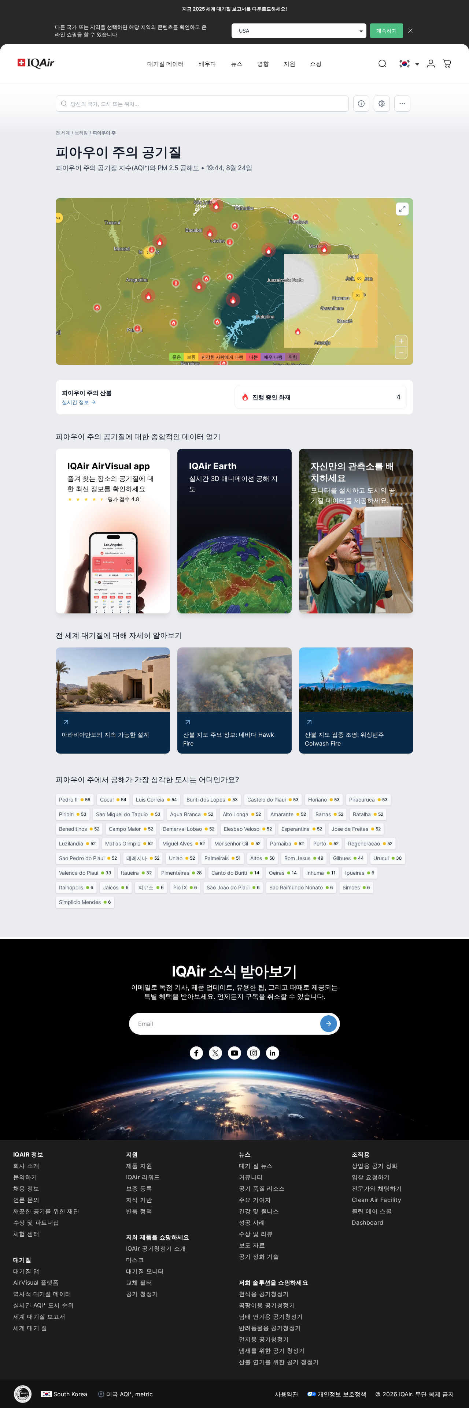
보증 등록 (139, 1188)
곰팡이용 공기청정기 (267, 1305)
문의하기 (25, 1177)
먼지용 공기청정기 (264, 1339)
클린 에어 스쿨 (372, 1211)
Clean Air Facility (376, 1199)
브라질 (81, 132)
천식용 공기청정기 (264, 1293)
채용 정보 (26, 1188)
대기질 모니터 (145, 1271)
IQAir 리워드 (143, 1177)
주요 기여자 (255, 1199)
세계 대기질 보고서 (39, 1316)
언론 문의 (26, 1199)
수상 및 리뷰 (256, 1233)
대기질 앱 (26, 1271)
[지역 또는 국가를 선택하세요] (408, 64)
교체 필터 (139, 1282)
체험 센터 (26, 1233)
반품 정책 (139, 1211)
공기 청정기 (142, 1293)
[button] (148, 295)
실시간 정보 (75, 402)
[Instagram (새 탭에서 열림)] (253, 1053)
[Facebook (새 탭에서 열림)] (196, 1053)
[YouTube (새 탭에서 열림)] (234, 1053)
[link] (382, 64)
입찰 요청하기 (371, 1177)
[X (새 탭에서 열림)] (215, 1053)
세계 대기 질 (30, 1328)
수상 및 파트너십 (36, 1222)
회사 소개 (26, 1165)
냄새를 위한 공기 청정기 (272, 1350)
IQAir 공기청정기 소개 (156, 1248)
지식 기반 (139, 1199)
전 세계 (63, 132)
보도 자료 (252, 1245)
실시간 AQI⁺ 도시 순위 (43, 1305)
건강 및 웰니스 (259, 1211)
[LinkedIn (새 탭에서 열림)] (272, 1053)
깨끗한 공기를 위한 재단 (46, 1211)
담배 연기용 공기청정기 (271, 1316)
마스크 (135, 1259)
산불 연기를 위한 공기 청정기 (279, 1362)
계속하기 (386, 30)
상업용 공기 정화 (375, 1165)
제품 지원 (139, 1165)
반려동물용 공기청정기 (270, 1328)
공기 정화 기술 (259, 1256)
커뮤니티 (251, 1177)
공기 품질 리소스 (262, 1188)
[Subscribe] (328, 1023)
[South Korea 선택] (408, 64)
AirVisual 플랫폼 (36, 1282)
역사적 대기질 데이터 (42, 1293)
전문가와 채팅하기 (377, 1188)
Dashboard (368, 1222)
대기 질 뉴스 (256, 1165)
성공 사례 (252, 1222)
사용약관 (286, 1394)
